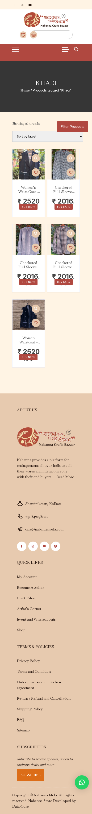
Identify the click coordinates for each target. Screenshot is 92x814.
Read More (65, 477)
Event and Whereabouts (36, 619)
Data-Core (20, 806)
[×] (82, 782)
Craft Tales (26, 598)
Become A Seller (30, 587)
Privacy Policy (28, 661)
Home (25, 90)
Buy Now (28, 206)
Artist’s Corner (29, 608)
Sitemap (23, 730)
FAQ (20, 719)
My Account (27, 577)
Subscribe (31, 775)
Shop (21, 630)
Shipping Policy (30, 709)
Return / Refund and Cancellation (44, 698)
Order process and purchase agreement (39, 685)
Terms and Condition (34, 671)
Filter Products (72, 126)
